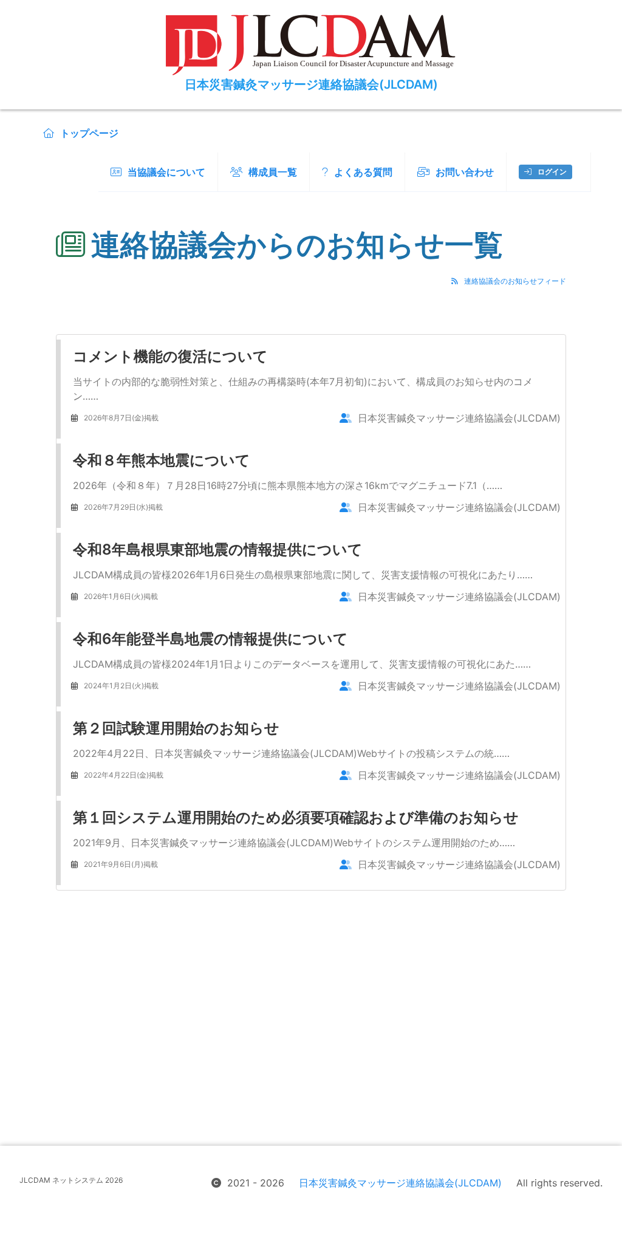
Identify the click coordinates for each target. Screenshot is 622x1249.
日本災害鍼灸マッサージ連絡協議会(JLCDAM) (400, 1183)
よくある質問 (363, 172)
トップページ (89, 133)
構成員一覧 (272, 172)
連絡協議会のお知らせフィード (515, 281)
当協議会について (166, 172)
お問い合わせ (465, 172)
